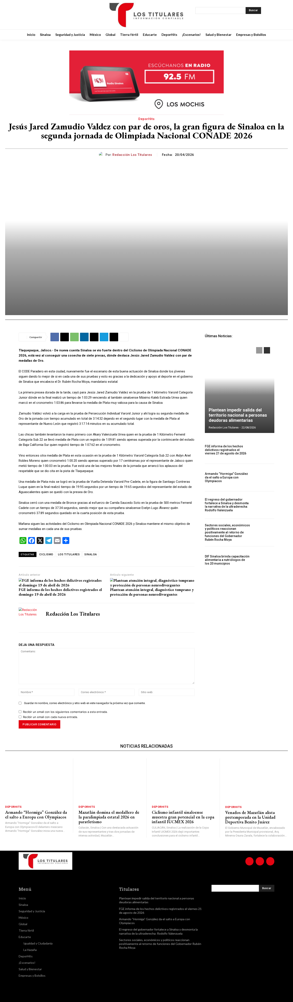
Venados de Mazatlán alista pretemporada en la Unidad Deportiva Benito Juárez (250, 817)
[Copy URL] (114, 337)
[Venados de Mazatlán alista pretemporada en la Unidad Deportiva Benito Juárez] (256, 780)
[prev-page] (259, 350)
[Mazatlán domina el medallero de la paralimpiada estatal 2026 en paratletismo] (110, 780)
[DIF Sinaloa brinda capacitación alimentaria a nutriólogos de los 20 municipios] (264, 560)
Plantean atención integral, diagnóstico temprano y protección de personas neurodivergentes (152, 592)
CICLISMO (46, 554)
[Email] (94, 337)
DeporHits (146, 119)
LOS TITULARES (69, 554)
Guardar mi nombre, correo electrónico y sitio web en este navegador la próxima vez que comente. (84, 703)
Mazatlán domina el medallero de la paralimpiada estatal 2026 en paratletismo (109, 816)
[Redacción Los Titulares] (102, 154)
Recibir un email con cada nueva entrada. (50, 717)
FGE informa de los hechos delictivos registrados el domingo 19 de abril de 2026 (60, 592)
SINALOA (90, 554)
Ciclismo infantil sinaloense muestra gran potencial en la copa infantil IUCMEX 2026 (183, 816)
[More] (123, 337)
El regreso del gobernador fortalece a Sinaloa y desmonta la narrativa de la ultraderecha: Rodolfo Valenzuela (227, 505)
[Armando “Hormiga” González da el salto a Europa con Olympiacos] (264, 477)
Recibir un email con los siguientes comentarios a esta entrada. (65, 712)
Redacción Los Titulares (132, 155)
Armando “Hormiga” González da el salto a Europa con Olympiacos (226, 477)
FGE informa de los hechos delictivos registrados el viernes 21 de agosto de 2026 (225, 450)
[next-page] (267, 350)
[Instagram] (47, 15)
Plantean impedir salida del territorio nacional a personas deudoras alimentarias (238, 415)
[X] (57, 15)
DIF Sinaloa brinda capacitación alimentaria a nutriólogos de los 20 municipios (227, 560)
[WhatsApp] (74, 337)
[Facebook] (36, 15)
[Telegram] (104, 337)
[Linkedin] (84, 337)
